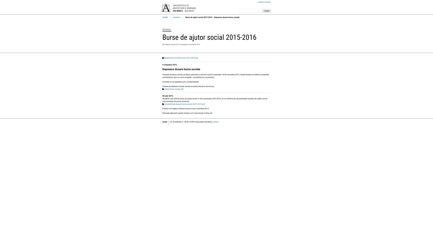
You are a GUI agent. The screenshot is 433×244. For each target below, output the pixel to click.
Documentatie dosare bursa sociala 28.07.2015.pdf (184, 104)
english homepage (264, 2)
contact (215, 122)
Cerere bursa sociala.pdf (173, 89)
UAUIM (165, 17)
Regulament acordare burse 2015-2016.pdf (181, 58)
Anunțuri (176, 17)
